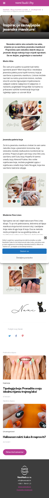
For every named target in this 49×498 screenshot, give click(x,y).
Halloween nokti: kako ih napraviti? (24, 437)
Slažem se (24, 251)
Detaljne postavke (24, 258)
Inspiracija (6, 383)
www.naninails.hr (24, 486)
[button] (45, 238)
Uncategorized (8, 431)
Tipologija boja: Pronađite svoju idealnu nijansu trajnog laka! (22, 390)
